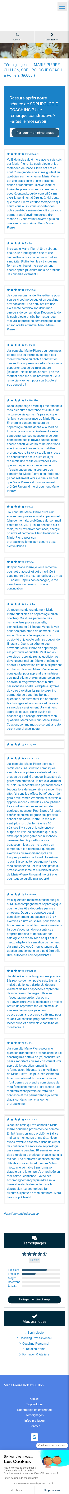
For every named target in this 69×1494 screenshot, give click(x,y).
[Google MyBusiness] (34, 1437)
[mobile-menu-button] (62, 6)
